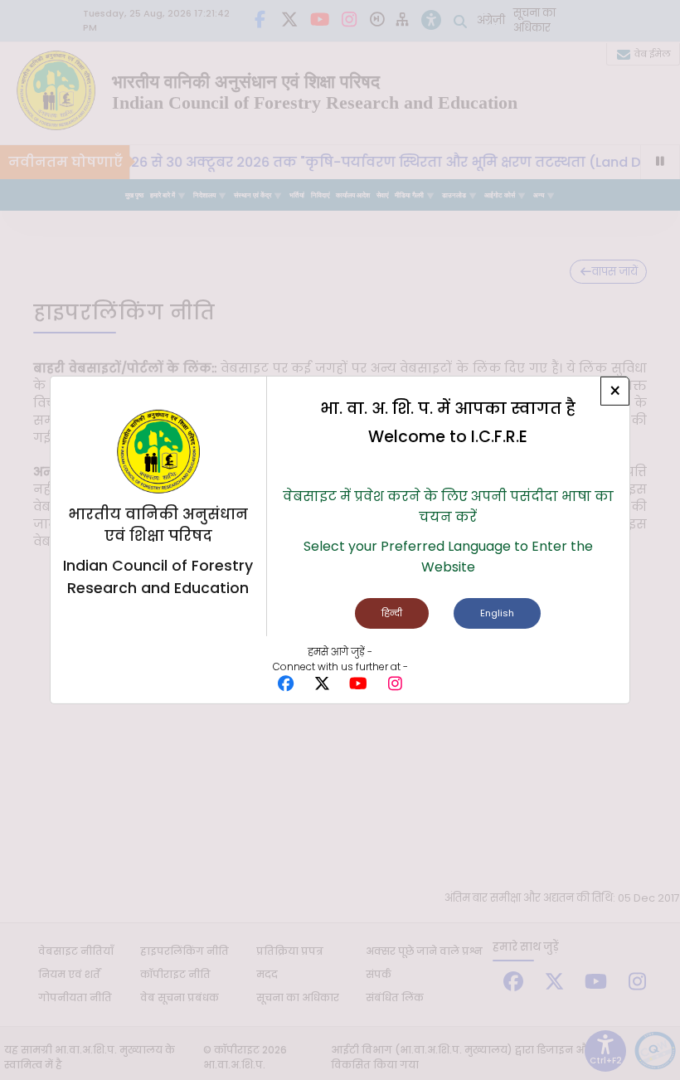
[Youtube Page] (358, 684)
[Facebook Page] (285, 684)
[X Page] (322, 684)
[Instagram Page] (395, 684)
